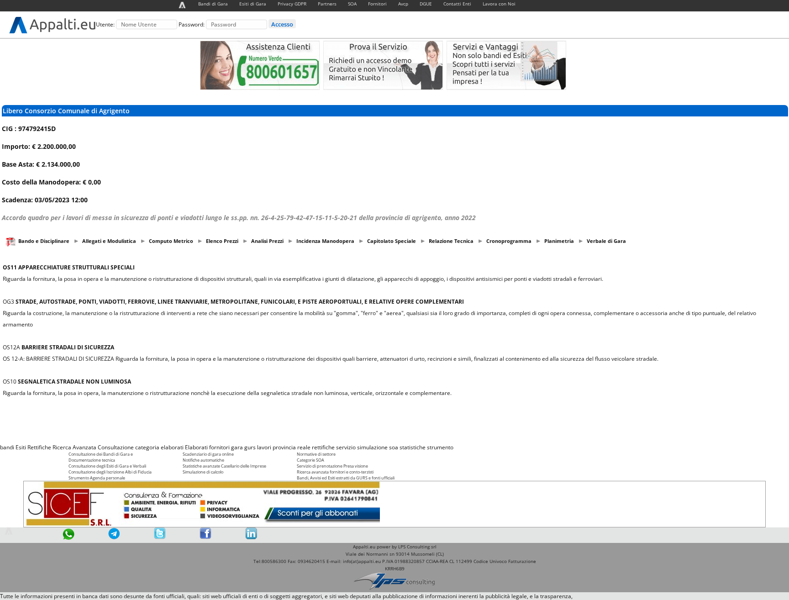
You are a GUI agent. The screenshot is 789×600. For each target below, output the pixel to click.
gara (237, 447)
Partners (327, 3)
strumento (440, 447)
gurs (250, 447)
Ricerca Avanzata (74, 447)
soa (393, 447)
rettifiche (323, 447)
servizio (346, 447)
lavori (264, 447)
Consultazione (116, 447)
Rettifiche (39, 447)
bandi (7, 447)
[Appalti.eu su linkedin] (251, 537)
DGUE (426, 3)
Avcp (403, 3)
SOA (352, 3)
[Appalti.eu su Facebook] (205, 537)
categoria (147, 447)
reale (303, 447)
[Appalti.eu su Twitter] (160, 537)
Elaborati (196, 447)
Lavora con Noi (499, 3)
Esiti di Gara (252, 3)
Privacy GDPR (292, 3)
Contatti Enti (457, 3)
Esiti (21, 447)
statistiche (413, 447)
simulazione (372, 447)
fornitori (219, 447)
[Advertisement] (394, 420)
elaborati (172, 447)
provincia (284, 447)
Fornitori (377, 3)
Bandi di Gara (213, 3)
